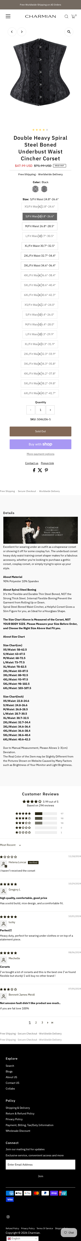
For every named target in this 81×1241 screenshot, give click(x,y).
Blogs (9, 1071)
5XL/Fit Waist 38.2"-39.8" (41, 384)
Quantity (40, 402)
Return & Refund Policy (20, 1113)
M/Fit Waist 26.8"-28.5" (39, 226)
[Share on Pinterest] (46, 471)
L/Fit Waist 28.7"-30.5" (41, 236)
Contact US (12, 1083)
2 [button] (36, 1022)
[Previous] (12, 31)
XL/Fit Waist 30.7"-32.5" (40, 246)
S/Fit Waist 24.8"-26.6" (41, 217)
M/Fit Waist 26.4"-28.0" (41, 325)
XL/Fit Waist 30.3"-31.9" (41, 344)
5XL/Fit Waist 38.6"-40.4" (41, 285)
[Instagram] (8, 1217)
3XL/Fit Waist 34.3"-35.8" (41, 364)
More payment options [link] (40, 454)
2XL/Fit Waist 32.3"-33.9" (41, 354)
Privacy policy (28, 1228)
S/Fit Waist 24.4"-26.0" (41, 315)
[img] (8, 857)
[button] (23, 813)
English (15, 1238)
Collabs (10, 1088)
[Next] (21, 31)
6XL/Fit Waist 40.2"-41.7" (41, 393)
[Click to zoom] (68, 32)
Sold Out (40, 431)
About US (11, 1077)
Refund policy (12, 1228)
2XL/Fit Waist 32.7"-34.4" (40, 255)
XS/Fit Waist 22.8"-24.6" (41, 207)
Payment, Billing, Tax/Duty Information (29, 1125)
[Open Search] (66, 16)
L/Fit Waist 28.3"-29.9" (41, 334)
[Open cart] (73, 16)
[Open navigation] (8, 16)
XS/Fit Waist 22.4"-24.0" (41, 305)
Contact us (31, 463)
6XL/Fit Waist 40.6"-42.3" (41, 295)
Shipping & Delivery (18, 1108)
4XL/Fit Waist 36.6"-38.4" (41, 276)
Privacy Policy (14, 1119)
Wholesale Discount (18, 1131)
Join (40, 1176)
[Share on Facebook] (34, 471)
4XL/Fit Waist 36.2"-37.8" (41, 374)
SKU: (33, 419)
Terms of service (45, 1228)
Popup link (47, 463)
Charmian (34, 1233)
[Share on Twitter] (40, 471)
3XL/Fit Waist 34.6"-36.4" (40, 265)
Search (10, 1066)
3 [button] (42, 1022)
